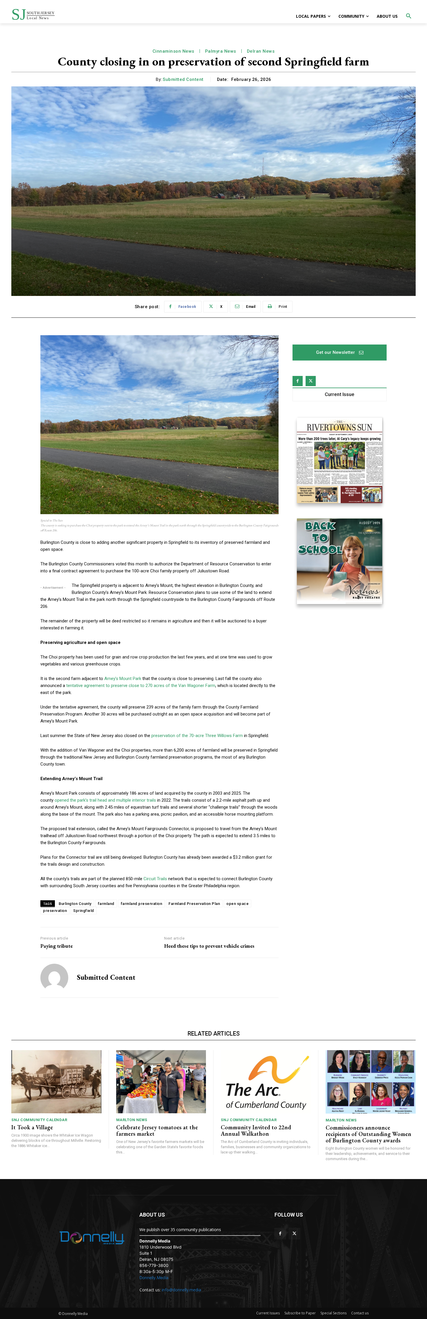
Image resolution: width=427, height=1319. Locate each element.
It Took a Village (32, 1127)
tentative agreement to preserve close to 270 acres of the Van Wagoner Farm (140, 685)
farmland (106, 903)
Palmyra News (220, 51)
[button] (409, 16)
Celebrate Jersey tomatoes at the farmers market (157, 1130)
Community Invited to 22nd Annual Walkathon (256, 1130)
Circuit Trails (155, 878)
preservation (55, 910)
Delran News (261, 51)
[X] (311, 381)
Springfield (83, 910)
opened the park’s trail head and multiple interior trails (105, 800)
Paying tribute (56, 946)
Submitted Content (183, 79)
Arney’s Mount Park (122, 678)
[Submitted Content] (54, 978)
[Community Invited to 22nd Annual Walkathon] (266, 1081)
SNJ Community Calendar (39, 1120)
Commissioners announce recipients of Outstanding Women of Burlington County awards (368, 1134)
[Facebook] (298, 381)
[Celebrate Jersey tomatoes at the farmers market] (161, 1081)
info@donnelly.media (181, 1290)
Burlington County (75, 903)
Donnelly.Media (153, 1277)
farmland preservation (141, 903)
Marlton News (131, 1120)
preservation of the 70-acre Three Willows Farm (197, 735)
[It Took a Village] (56, 1081)
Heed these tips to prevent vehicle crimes (209, 946)
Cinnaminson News (173, 51)
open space (237, 903)
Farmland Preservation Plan (194, 903)
